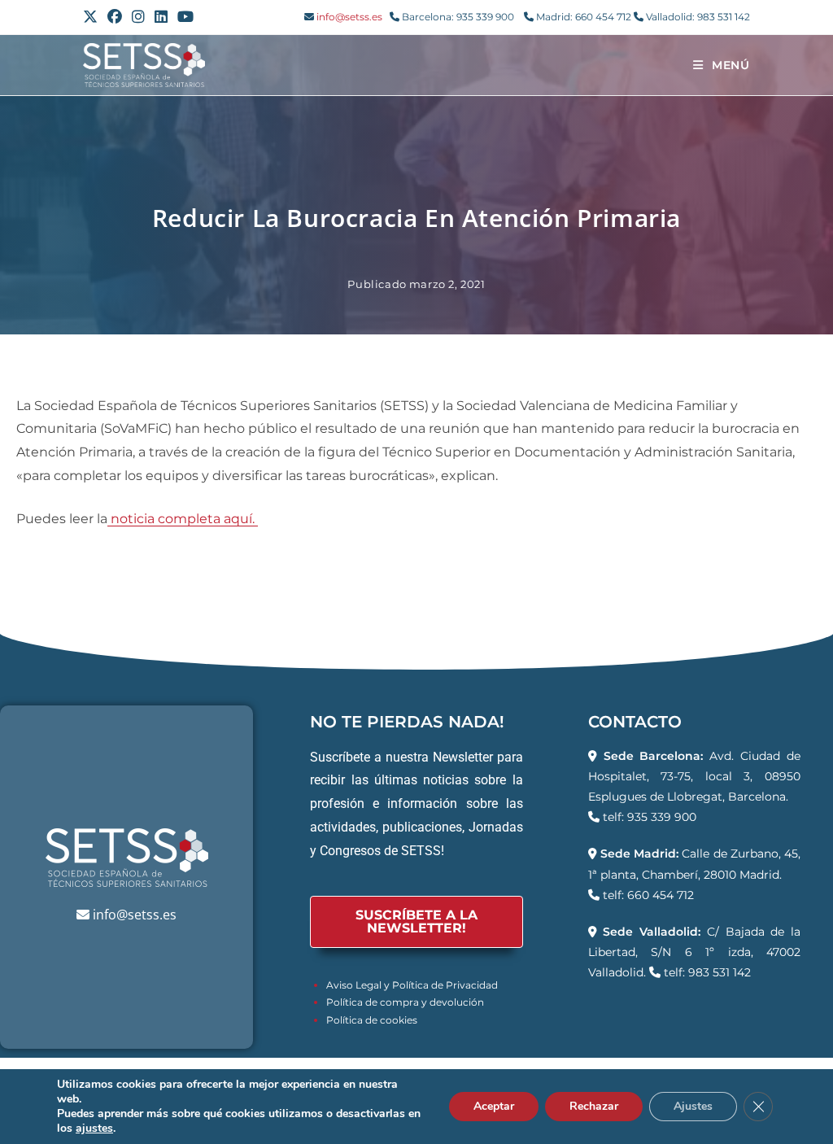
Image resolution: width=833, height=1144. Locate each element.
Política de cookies (371, 1020)
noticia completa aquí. (182, 518)
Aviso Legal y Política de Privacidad (412, 985)
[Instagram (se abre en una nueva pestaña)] (138, 17)
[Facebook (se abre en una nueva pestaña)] (114, 17)
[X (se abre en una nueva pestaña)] (92, 17)
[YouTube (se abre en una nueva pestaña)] (185, 17)
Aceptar (493, 1106)
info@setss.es (349, 17)
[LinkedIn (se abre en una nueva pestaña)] (161, 17)
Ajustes (693, 1106)
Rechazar (593, 1106)
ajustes (94, 1128)
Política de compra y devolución (405, 1002)
